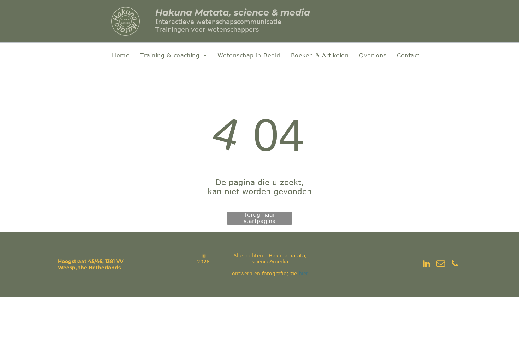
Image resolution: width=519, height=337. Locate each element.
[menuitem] (121, 55)
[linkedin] (426, 264)
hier (303, 273)
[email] (441, 264)
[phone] (455, 264)
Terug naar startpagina (260, 218)
